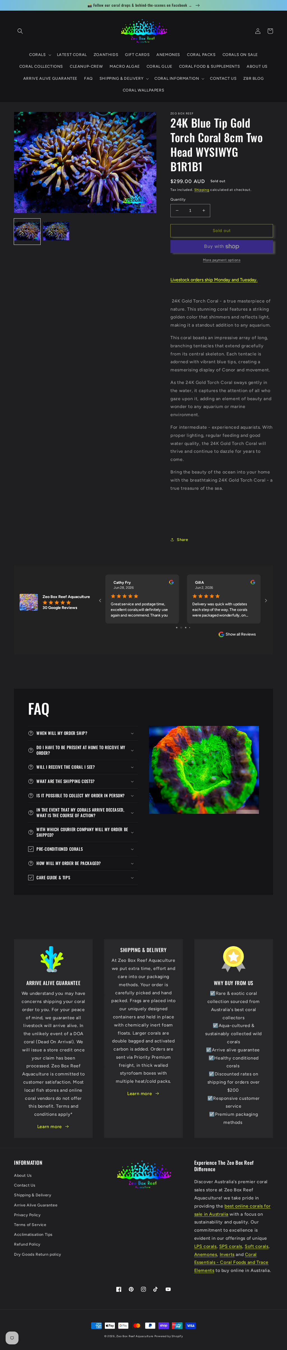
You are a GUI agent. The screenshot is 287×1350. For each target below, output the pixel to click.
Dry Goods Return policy (37, 1254)
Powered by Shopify (168, 1336)
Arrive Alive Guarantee (35, 1205)
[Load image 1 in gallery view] (27, 232)
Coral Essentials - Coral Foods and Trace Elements (231, 1262)
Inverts (227, 1254)
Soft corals (257, 1246)
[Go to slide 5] (191, 627)
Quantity (178, 199)
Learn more (49, 1126)
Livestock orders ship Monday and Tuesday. (214, 279)
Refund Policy (27, 1244)
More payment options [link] (221, 260)
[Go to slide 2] (178, 627)
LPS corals (205, 1246)
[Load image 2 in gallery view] (56, 232)
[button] (20, 31)
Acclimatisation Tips (33, 1234)
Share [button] (182, 539)
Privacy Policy (27, 1215)
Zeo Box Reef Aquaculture (134, 1336)
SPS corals (230, 1246)
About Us (23, 1175)
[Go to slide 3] (183, 628)
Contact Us (25, 1185)
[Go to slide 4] (187, 627)
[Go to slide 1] (174, 627)
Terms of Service (30, 1224)
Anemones (205, 1254)
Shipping (201, 190)
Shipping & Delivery (32, 1195)
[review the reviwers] (171, 583)
